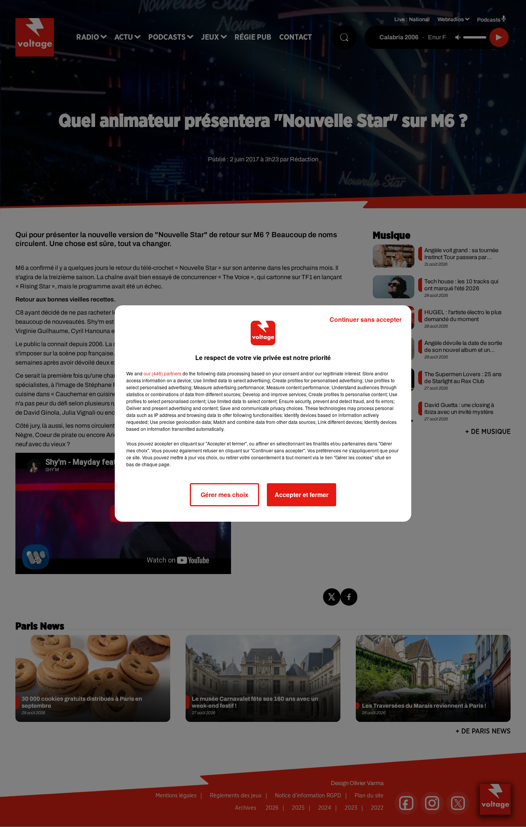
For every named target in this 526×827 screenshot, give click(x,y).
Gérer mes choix (224, 494)
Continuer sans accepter (366, 319)
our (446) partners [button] (162, 373)
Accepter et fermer (301, 494)
